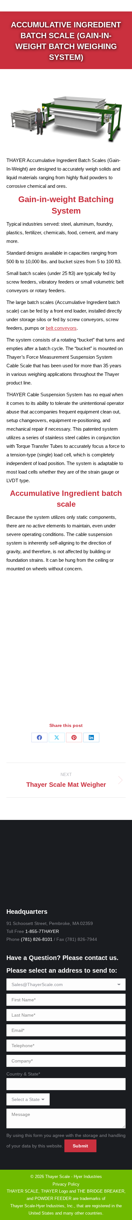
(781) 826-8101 (37, 939)
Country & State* (23, 1073)
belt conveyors (61, 328)
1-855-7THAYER (42, 931)
